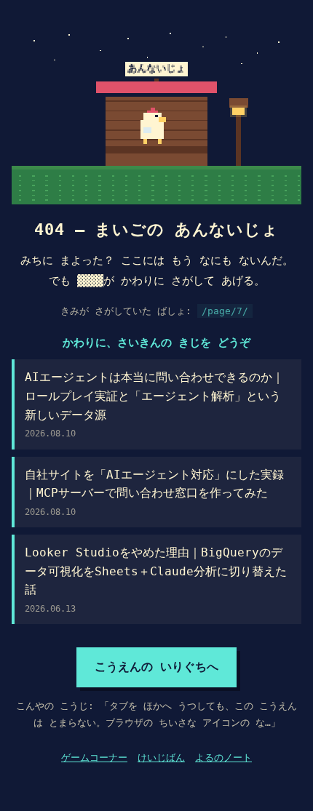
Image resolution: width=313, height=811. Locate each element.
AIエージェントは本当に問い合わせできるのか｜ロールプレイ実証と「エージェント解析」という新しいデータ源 (154, 404)
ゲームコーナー (94, 757)
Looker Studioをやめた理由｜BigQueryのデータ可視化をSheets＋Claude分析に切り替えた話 (156, 580)
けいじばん (161, 757)
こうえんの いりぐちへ (156, 667)
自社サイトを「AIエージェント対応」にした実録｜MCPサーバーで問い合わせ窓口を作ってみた (154, 492)
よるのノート (223, 757)
